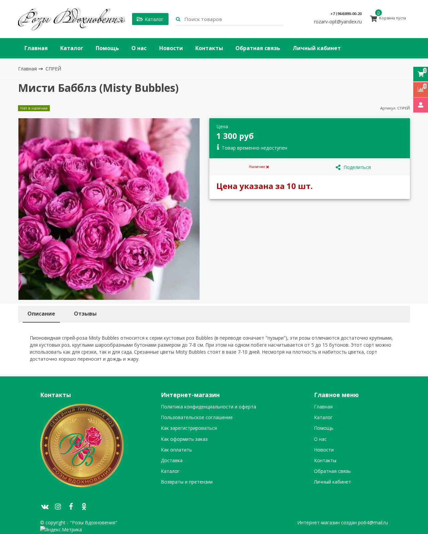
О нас (138, 48)
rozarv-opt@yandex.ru (338, 21)
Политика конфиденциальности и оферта (208, 407)
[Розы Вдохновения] (71, 19)
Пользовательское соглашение (197, 417)
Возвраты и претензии (187, 482)
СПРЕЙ (53, 68)
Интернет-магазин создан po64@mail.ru (342, 522)
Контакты (209, 48)
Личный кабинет (317, 48)
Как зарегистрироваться (189, 428)
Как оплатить (176, 450)
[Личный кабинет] (420, 105)
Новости (171, 48)
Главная (36, 48)
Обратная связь (257, 48)
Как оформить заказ (184, 439)
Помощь (107, 48)
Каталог (71, 48)
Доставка (172, 461)
